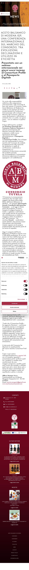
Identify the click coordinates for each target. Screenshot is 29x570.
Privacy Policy (14, 552)
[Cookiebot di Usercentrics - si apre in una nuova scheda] (18, 258)
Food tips (14, 544)
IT (1, 3)
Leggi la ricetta (14, 507)
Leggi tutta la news (14, 461)
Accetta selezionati (14, 307)
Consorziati (14, 538)
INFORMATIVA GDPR (14, 558)
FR (7, 3)
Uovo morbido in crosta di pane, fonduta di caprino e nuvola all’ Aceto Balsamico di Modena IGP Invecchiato (14, 502)
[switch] (25, 285)
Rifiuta (14, 311)
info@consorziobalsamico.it (11, 406)
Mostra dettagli (21, 299)
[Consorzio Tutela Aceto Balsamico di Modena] (15, 8)
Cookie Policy (14, 555)
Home (4, 23)
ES (9, 3)
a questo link (21, 355)
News (14, 16)
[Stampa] (20, 87)
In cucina (14, 541)
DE (5, 3)
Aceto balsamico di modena (14, 533)
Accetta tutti (14, 303)
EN (3, 3)
